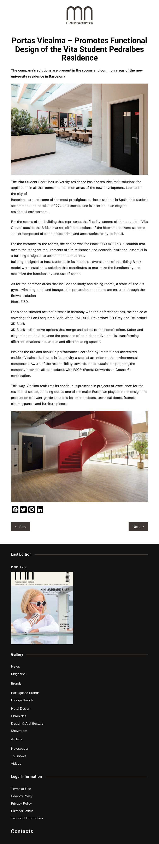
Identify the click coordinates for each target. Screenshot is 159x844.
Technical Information (27, 818)
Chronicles (18, 716)
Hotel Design (20, 708)
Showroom (19, 731)
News (15, 666)
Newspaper (19, 748)
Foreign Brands (22, 700)
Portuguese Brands (25, 693)
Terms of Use (21, 789)
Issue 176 (18, 567)
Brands (16, 683)
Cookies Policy (22, 796)
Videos (16, 763)
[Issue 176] (42, 608)
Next (136, 527)
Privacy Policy (21, 803)
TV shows (18, 756)
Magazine (18, 674)
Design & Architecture (27, 723)
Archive (16, 739)
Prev (22, 527)
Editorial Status (22, 811)
